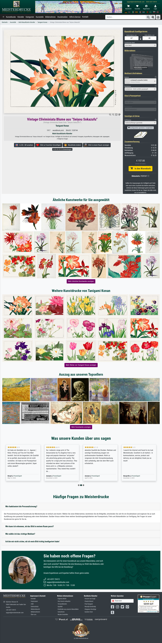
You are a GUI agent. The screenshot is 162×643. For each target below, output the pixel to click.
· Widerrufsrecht (35, 609)
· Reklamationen (35, 612)
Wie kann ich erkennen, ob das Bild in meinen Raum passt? (29, 526)
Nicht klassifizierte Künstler (27, 22)
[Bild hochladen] (158, 17)
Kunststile (40, 17)
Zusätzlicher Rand (130, 42)
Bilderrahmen (50, 17)
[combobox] (140, 45)
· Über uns (33, 614)
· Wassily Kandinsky (90, 607)
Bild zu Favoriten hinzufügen (50, 145)
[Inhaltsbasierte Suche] (153, 17)
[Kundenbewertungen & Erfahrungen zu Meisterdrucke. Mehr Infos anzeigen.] (148, 603)
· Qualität (59, 607)
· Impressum (34, 601)
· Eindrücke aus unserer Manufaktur (68, 609)
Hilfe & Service (74, 17)
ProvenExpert (18, 476)
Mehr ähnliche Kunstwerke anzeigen (81, 281)
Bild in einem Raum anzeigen (98, 145)
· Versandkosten (62, 604)
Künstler (21, 17)
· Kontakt (33, 599)
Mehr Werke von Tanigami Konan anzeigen (81, 365)
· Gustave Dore (88, 612)
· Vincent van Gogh (89, 599)
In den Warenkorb (142, 168)
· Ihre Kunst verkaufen (63, 601)
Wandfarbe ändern (74, 145)
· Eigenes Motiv (61, 599)
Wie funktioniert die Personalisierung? (21, 506)
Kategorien (30, 17)
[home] (3, 17)
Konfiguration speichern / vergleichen (141, 128)
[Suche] (148, 17)
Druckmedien (62, 17)
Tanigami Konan (42, 22)
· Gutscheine (61, 612)
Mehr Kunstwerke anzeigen (81, 427)
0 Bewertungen (67, 149)
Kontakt (85, 17)
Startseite (5, 22)
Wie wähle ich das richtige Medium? (20, 534)
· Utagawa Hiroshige (90, 609)
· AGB (32, 604)
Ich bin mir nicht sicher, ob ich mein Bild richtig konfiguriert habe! (32, 541)
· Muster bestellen (62, 614)
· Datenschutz (34, 607)
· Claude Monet (88, 601)
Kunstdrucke (11, 17)
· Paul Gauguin (88, 604)
